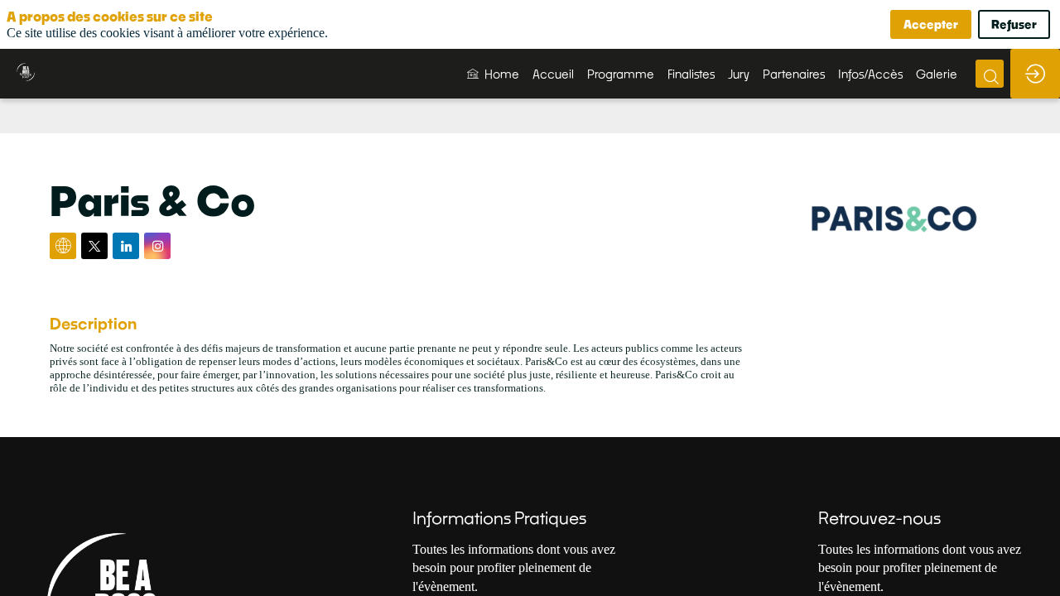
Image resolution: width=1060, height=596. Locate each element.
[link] (493, 74)
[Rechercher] (990, 74)
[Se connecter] (1035, 74)
